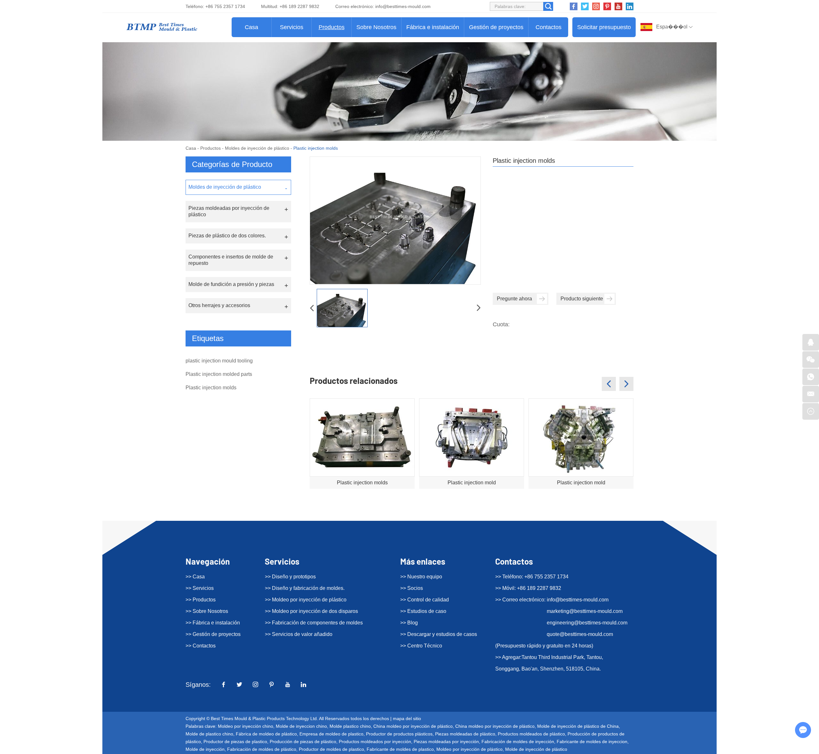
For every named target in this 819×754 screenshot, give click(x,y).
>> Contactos (201, 645)
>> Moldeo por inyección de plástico (305, 599)
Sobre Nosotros (376, 27)
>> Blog (409, 622)
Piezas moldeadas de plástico (465, 733)
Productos (332, 27)
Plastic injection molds (362, 482)
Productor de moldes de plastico (331, 749)
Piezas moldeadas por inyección (446, 741)
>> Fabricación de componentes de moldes (314, 622)
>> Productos (201, 599)
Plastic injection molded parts (219, 374)
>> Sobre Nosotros (207, 611)
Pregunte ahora (514, 298)
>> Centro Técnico (421, 645)
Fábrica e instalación (432, 27)
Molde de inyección (205, 749)
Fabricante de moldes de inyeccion (592, 741)
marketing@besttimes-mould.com (585, 611)
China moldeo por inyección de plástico (413, 726)
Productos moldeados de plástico (531, 733)
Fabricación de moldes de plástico (261, 749)
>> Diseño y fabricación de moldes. (305, 588)
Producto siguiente (582, 298)
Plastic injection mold (472, 482)
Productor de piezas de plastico (235, 741)
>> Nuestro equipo (421, 576)
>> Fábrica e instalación (213, 622)
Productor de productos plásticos (399, 733)
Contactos (548, 27)
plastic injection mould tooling (219, 360)
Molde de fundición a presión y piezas (231, 284)
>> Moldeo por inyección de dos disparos (311, 611)
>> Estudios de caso (423, 611)
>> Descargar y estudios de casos (438, 634)
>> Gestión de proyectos (213, 634)
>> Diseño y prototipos (290, 576)
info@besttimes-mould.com (403, 6)
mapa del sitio (407, 718)
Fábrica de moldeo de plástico (266, 733)
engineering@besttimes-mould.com (587, 622)
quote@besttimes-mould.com (580, 634)
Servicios (291, 27)
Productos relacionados (354, 380)
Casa (251, 27)
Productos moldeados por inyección (375, 741)
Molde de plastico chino (209, 733)
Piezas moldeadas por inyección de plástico (228, 211)
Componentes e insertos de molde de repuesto (230, 260)
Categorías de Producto (232, 164)
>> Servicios (200, 588)
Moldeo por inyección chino (245, 726)
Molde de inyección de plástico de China (578, 726)
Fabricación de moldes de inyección (517, 741)
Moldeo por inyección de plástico (469, 749)
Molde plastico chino (350, 726)
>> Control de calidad (424, 599)
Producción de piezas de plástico (303, 741)
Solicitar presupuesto (604, 27)
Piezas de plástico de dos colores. (227, 235)
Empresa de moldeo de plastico (331, 733)
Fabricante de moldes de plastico (400, 749)
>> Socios (411, 588)
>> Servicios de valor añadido (298, 634)
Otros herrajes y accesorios (219, 305)
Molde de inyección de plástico (536, 749)
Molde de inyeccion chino (301, 726)
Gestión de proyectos (496, 27)
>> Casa (195, 576)
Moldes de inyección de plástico (257, 148)
